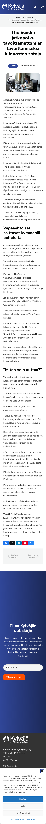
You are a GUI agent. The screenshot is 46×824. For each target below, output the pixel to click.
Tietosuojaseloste (28, 819)
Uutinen (28, 18)
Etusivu (19, 18)
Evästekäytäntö (15, 819)
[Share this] (6, 543)
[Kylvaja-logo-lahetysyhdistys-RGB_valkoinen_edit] (13, 7)
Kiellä (23, 806)
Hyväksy (23, 799)
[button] (42, 771)
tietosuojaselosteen (28, 652)
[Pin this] (25, 543)
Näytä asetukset (23, 813)
